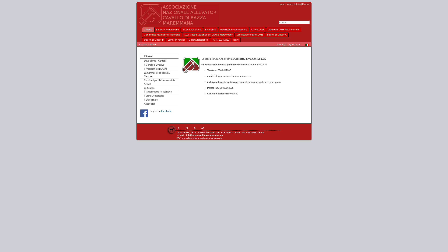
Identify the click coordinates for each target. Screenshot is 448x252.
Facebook (166, 111)
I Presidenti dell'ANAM (155, 69)
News (282, 4)
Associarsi (149, 103)
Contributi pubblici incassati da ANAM (159, 82)
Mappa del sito (294, 4)
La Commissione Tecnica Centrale (157, 75)
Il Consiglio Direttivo (154, 64)
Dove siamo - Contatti (155, 60)
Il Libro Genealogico (154, 95)
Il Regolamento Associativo (158, 91)
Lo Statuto (149, 88)
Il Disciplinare (151, 99)
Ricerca (306, 4)
